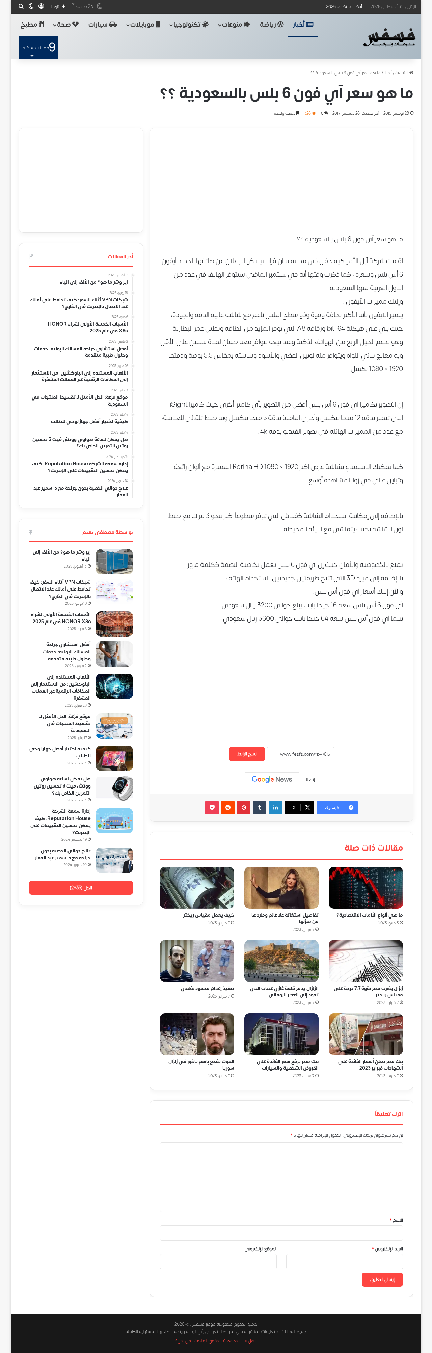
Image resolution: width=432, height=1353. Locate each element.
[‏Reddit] (228, 807)
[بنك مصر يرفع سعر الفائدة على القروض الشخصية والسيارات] (281, 1034)
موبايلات (143, 25)
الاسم (396, 1220)
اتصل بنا (250, 1341)
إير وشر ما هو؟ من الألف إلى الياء (62, 555)
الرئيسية (402, 73)
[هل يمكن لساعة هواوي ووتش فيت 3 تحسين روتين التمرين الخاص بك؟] (114, 788)
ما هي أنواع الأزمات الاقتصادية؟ (369, 915)
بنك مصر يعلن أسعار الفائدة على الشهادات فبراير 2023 (370, 1064)
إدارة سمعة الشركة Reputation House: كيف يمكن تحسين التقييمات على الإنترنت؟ (60, 821)
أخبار (299, 25)
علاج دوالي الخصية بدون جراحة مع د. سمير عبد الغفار (63, 854)
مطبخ (30, 25)
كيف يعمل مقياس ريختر (208, 915)
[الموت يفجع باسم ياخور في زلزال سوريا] (197, 1034)
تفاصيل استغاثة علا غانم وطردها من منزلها (285, 918)
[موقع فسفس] (389, 37)
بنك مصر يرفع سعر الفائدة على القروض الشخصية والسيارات (288, 1065)
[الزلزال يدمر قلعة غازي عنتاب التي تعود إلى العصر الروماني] (281, 961)
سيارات (98, 25)
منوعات (233, 25)
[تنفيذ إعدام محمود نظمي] (197, 961)
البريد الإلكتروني (387, 1249)
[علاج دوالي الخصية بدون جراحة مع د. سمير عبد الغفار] (114, 860)
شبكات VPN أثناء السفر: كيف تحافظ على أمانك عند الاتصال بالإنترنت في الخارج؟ (60, 589)
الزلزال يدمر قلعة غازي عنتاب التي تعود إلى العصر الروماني (284, 992)
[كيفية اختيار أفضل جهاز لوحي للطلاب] (114, 758)
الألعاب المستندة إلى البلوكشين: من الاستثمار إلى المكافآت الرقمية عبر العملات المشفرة (61, 687)
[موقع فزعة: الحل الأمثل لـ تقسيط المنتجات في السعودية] (114, 726)
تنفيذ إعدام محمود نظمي (207, 988)
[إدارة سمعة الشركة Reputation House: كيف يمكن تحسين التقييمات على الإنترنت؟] (114, 820)
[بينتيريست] (243, 807)
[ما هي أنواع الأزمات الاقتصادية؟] (366, 888)
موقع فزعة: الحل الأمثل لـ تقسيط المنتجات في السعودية (65, 724)
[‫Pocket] (212, 807)
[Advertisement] (281, 175)
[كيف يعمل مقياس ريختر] (197, 888)
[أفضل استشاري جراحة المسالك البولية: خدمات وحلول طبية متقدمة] (114, 654)
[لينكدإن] (275, 807)
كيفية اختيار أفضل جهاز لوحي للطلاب (60, 752)
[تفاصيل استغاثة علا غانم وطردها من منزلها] (281, 888)
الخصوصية (231, 1341)
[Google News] (272, 779)
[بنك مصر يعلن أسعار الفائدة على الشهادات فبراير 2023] (366, 1034)
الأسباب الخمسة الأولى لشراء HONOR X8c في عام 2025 (60, 618)
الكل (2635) (81, 888)
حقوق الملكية (207, 1341)
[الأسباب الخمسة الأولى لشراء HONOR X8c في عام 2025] (114, 624)
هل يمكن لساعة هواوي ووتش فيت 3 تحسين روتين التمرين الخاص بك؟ (62, 786)
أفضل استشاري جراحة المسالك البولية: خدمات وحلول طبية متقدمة (67, 652)
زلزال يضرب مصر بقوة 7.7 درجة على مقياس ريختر (368, 992)
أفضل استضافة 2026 (344, 6)
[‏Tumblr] (259, 807)
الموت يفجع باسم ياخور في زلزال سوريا (201, 1065)
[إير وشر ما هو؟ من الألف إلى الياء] (114, 561)
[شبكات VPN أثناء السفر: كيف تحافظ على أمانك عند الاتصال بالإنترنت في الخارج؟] (114, 591)
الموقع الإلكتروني (261, 1249)
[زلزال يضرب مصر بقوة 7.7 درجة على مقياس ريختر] (366, 961)
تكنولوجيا (187, 25)
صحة (64, 25)
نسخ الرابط (247, 754)
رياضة (268, 25)
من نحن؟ (183, 1341)
